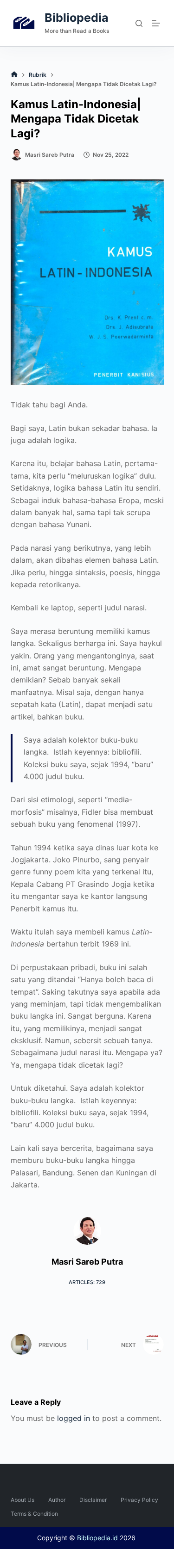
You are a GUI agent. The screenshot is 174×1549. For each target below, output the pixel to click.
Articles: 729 (87, 1282)
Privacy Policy (139, 1499)
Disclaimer (93, 1499)
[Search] (138, 23)
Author (56, 1499)
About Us (22, 1499)
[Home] (14, 74)
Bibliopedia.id (97, 1538)
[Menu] (158, 23)
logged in (73, 1418)
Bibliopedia (77, 18)
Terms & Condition (34, 1513)
